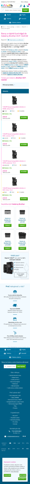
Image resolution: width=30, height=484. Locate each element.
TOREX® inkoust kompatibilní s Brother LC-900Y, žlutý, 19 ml (14, 189)
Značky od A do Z (15, 379)
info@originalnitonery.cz (13, 436)
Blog (15, 406)
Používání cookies (15, 418)
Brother (18, 27)
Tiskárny (8, 19)
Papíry (24, 15)
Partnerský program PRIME (15, 404)
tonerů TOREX (13, 61)
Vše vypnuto (22, 479)
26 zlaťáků (21, 111)
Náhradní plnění (15, 386)
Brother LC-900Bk (15, 68)
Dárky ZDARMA (15, 397)
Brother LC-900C (16, 51)
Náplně (9, 15)
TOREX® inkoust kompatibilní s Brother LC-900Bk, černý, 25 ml (14, 108)
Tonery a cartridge (10, 27)
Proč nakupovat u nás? (15, 395)
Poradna (15, 408)
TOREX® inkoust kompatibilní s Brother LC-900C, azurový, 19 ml (14, 135)
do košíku (24, 117)
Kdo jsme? (15, 416)
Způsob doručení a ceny (15, 375)
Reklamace (15, 384)
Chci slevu (21, 366)
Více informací (15, 471)
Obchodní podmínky (15, 420)
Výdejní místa (15, 377)
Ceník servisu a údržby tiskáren (15, 388)
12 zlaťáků (23, 138)
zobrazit (7, 225)
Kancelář (23, 19)
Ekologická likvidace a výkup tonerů (15, 402)
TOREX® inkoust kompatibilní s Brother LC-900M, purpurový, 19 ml (14, 162)
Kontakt (15, 424)
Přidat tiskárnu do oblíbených (16, 40)
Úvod (3, 27)
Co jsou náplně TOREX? (20, 275)
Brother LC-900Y (13, 50)
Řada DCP (24, 27)
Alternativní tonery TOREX (15, 400)
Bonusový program (15, 382)
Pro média (15, 422)
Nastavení (23, 475)
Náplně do (7, 220)
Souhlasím (7, 475)
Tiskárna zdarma (16, 22)
